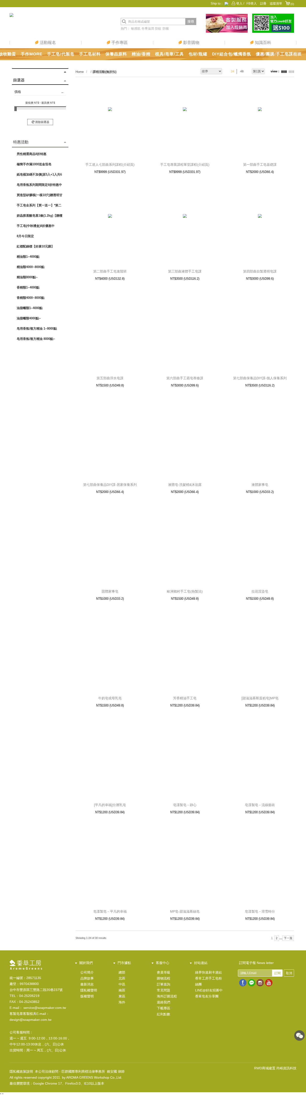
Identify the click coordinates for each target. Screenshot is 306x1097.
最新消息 (87, 984)
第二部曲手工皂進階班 (110, 271)
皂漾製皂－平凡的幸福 (110, 911)
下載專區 (163, 1008)
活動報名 (47, 42)
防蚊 (158, 28)
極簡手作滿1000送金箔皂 (34, 164)
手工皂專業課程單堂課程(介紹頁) (184, 164)
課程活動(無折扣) (104, 72)
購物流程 (163, 978)
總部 (122, 972)
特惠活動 (20, 142)
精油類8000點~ (27, 277)
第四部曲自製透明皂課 (260, 271)
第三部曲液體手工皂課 (185, 271)
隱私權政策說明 (21, 1071)
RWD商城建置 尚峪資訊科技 (275, 1068)
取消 (289, 973)
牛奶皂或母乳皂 (110, 698)
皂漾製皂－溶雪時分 (260, 911)
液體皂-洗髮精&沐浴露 (185, 485)
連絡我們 (163, 1002)
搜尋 (190, 21)
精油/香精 (141, 54)
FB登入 (251, 3)
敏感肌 (135, 28)
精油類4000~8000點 (30, 267)
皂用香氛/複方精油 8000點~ (36, 339)
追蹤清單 (276, 3)
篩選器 (19, 80)
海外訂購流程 (167, 996)
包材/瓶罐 (198, 54)
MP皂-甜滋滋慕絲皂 (185, 911)
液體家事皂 (259, 485)
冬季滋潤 (148, 28)
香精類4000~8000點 (30, 298)
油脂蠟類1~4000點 (30, 308)
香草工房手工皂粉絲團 (208, 981)
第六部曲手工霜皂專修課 (184, 378)
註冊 (263, 3)
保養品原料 (116, 54)
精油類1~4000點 (28, 256)
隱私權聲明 (88, 990)
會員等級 (163, 972)
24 (232, 71)
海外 (122, 1002)
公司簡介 (87, 972)
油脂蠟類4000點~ (29, 318)
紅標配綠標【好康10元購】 (35, 246)
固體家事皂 (110, 591)
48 (242, 71)
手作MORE (31, 54)
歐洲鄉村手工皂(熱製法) (185, 591)
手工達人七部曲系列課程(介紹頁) (110, 164)
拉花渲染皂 (259, 591)
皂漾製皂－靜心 (185, 805)
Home (80, 72)
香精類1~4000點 (28, 287)
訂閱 (277, 973)
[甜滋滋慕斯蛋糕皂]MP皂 (260, 698)
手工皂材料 (90, 54)
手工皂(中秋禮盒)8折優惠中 (36, 226)
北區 (122, 978)
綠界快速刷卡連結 (208, 972)
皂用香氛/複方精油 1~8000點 (37, 328)
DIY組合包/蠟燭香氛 (231, 54)
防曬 (166, 28)
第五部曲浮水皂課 (110, 378)
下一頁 (288, 938)
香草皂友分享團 (207, 996)
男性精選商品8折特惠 (31, 154)
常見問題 (163, 990)
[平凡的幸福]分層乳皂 (110, 805)
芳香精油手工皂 (185, 698)
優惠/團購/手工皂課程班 (279, 54)
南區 (122, 990)
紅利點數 (163, 1014)
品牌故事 (87, 978)
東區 (122, 996)
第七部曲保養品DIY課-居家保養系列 (110, 485)
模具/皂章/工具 (169, 54)
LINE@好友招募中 (209, 990)
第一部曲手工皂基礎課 (260, 164)
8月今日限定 (25, 236)
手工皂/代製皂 (60, 54)
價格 (17, 92)
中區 (122, 984)
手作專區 (119, 42)
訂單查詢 (163, 984)
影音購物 (190, 42)
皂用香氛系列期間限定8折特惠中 (39, 185)
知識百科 (262, 42)
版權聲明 (87, 996)
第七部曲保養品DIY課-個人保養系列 (260, 378)
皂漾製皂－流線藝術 (260, 805)
